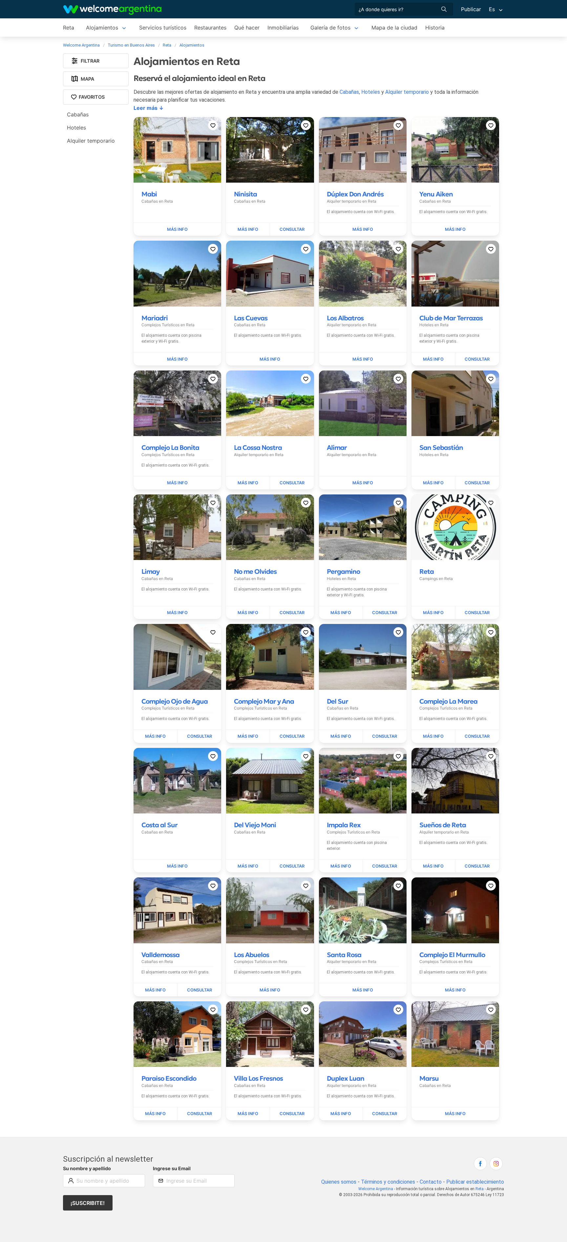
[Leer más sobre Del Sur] (341, 736)
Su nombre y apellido (87, 1168)
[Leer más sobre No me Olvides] (248, 612)
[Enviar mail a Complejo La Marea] (477, 736)
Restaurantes (210, 27)
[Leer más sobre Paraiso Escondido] (156, 1113)
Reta (68, 27)
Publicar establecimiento (475, 1182)
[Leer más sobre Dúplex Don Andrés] (363, 229)
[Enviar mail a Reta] (477, 612)
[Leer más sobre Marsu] (455, 1113)
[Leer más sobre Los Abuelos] (270, 989)
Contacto (431, 1182)
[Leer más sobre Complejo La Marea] (433, 736)
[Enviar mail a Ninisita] (292, 229)
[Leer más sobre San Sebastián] (433, 483)
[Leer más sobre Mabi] (177, 229)
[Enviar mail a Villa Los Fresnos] (292, 1113)
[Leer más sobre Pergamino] (341, 612)
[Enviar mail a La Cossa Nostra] (292, 483)
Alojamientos (102, 27)
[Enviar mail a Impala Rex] (385, 866)
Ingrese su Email (172, 1168)
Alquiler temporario (407, 92)
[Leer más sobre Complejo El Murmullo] (455, 989)
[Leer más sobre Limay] (177, 612)
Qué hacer (247, 27)
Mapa (87, 79)
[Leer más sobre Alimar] (363, 483)
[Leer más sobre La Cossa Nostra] (248, 483)
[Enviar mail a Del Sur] (385, 736)
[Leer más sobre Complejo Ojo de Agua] (156, 736)
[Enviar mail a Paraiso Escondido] (199, 1113)
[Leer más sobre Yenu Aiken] (455, 229)
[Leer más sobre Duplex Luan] (341, 1113)
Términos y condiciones (388, 1182)
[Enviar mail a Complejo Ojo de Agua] (199, 736)
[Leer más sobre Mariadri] (177, 359)
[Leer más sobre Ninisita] (248, 229)
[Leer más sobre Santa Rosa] (363, 989)
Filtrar (90, 61)
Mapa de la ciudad (394, 27)
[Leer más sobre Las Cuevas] (270, 359)
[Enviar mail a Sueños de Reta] (477, 866)
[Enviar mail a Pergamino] (385, 612)
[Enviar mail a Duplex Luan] (385, 1113)
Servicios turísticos (162, 27)
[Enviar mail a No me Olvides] (292, 612)
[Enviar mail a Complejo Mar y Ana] (292, 736)
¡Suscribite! (88, 1203)
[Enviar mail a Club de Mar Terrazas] (477, 359)
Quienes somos (338, 1182)
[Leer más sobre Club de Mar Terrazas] (433, 359)
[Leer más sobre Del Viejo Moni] (248, 866)
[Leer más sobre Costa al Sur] (177, 866)
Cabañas (349, 92)
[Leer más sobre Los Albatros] (363, 359)
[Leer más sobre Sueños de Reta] (433, 866)
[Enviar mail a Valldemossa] (199, 989)
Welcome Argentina (375, 1189)
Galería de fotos (330, 27)
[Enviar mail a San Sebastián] (477, 483)
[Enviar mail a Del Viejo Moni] (292, 866)
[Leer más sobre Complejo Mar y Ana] (248, 736)
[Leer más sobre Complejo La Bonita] (177, 483)
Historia (435, 27)
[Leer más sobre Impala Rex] (341, 866)
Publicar (471, 9)
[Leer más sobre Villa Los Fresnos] (248, 1113)
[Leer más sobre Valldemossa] (156, 989)
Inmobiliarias (283, 27)
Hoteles (370, 92)
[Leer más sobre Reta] (433, 612)
